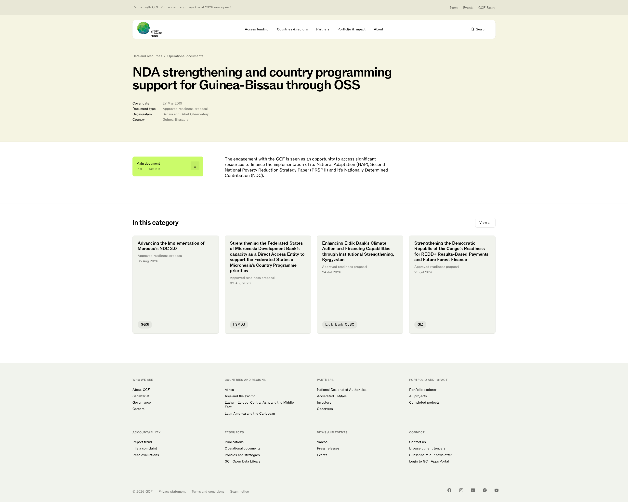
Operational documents (185, 56)
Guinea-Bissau (174, 119)
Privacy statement (172, 491)
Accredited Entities (332, 396)
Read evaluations (145, 455)
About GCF (141, 390)
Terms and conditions (208, 491)
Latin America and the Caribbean (250, 413)
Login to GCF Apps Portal (429, 461)
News (454, 7)
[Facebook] (449, 490)
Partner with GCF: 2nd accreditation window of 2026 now (180, 7)
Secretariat (140, 396)
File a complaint (144, 448)
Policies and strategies (242, 455)
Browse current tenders (427, 448)
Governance (141, 402)
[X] (485, 490)
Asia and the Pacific (240, 396)
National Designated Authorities (341, 390)
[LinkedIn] (473, 490)
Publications (234, 442)
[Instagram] (461, 490)
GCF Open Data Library (243, 461)
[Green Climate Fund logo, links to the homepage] (152, 29)
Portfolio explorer (422, 390)
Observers (325, 409)
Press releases (328, 448)
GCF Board (487, 7)
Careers (138, 409)
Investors (324, 402)
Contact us (417, 442)
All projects (418, 396)
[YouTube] (496, 490)
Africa (229, 390)
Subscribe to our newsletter (430, 455)
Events (468, 7)
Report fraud (142, 442)
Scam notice (239, 491)
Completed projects (424, 402)
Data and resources (147, 56)
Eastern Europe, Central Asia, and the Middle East (259, 404)
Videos (322, 442)
